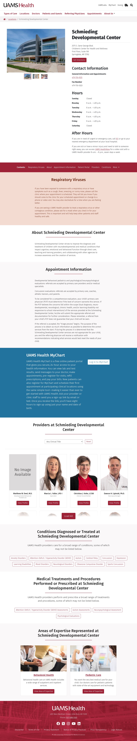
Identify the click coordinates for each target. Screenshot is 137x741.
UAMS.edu (102, 5)
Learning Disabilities (22, 564)
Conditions (106, 167)
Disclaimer (19, 730)
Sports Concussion (115, 564)
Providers (95, 167)
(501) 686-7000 (71, 718)
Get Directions (79, 60)
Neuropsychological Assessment (107, 610)
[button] (8, 50)
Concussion (107, 558)
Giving (120, 5)
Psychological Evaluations (68, 616)
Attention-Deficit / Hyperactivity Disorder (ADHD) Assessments (42, 610)
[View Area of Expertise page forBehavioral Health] (44, 658)
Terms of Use (33, 730)
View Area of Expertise (43, 691)
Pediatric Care (93, 675)
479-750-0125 (77, 77)
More (115, 167)
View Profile (23, 503)
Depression (121, 558)
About (49, 167)
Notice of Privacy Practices (75, 730)
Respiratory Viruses (36, 167)
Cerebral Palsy (92, 558)
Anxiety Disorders (18, 558)
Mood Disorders (42, 564)
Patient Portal (83, 167)
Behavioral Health (44, 675)
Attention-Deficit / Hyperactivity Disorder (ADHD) (50, 558)
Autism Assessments (81, 610)
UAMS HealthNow (102, 149)
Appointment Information (65, 167)
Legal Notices (116, 730)
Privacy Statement (51, 730)
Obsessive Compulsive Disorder (90, 564)
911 (117, 139)
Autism (78, 558)
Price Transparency (98, 730)
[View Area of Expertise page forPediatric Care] (93, 658)
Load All (68, 516)
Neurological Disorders (62, 564)
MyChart (112, 5)
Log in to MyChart (98, 362)
